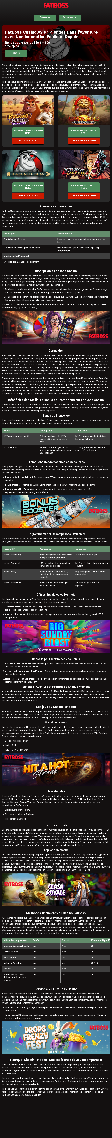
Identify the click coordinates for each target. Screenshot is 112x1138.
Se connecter (70, 17)
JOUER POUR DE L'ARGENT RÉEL (28, 131)
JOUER (16, 53)
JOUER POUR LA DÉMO (28, 140)
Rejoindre (45, 17)
